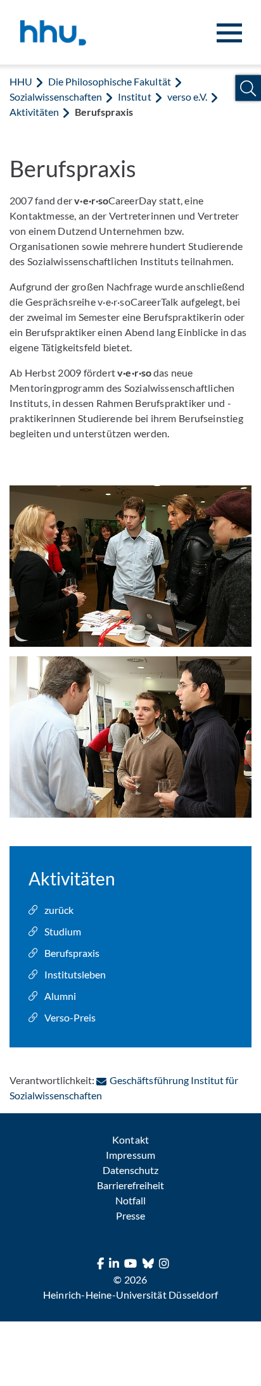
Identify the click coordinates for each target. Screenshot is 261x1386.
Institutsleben (75, 974)
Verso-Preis (70, 1017)
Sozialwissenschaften (56, 97)
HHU (21, 81)
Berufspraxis (71, 953)
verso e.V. (187, 97)
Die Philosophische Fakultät (109, 81)
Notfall (130, 1200)
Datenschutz (130, 1170)
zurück (58, 910)
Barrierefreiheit (130, 1185)
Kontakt (130, 1139)
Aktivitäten (34, 112)
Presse (130, 1215)
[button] (248, 88)
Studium (62, 931)
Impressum (130, 1155)
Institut (134, 97)
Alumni (60, 996)
